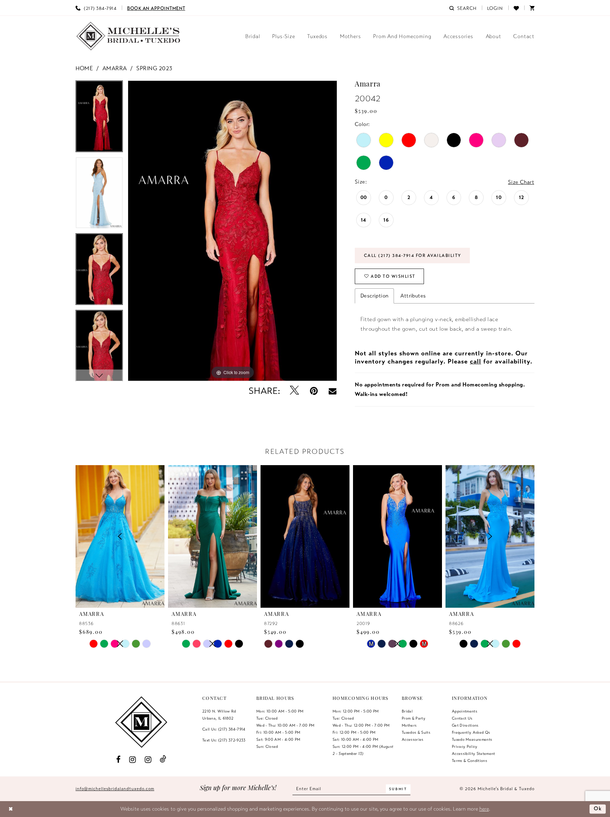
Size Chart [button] (521, 182)
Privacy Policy (465, 746)
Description (374, 296)
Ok (598, 809)
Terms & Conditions (469, 760)
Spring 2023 (154, 68)
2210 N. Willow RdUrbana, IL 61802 (219, 715)
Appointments (464, 711)
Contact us (462, 718)
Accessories (413, 739)
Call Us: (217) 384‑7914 (224, 729)
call (475, 361)
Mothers (409, 725)
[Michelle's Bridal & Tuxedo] (128, 36)
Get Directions (465, 725)
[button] (495, 8)
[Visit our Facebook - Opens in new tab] (118, 759)
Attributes (413, 296)
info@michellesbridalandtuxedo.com (115, 789)
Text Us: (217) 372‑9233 (224, 740)
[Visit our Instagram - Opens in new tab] (132, 759)
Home (84, 68)
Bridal (407, 711)
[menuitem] (96, 8)
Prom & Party (413, 718)
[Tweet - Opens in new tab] (294, 391)
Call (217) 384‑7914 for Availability (412, 255)
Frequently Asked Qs (471, 732)
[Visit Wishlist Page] (516, 8)
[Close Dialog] (10, 809)
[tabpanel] (99, 118)
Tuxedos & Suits (416, 732)
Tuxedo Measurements (472, 739)
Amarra (114, 68)
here (484, 809)
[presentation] (212, 536)
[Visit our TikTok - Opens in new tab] (163, 759)
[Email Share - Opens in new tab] (332, 391)
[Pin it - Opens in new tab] (314, 390)
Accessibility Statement (473, 753)
